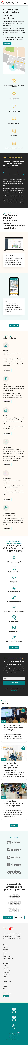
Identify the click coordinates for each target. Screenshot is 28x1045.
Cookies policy (6, 974)
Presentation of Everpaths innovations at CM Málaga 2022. (13, 803)
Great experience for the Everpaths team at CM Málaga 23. (13, 727)
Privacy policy (14, 690)
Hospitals (5, 951)
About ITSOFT (19, 917)
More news (14, 825)
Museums (5, 949)
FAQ (4, 988)
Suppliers (5, 976)
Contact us (8, 917)
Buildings (5, 947)
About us (5, 965)
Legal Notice (6, 968)
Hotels (4, 954)
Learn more (7, 43)
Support (5, 986)
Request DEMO (14, 647)
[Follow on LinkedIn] (4, 996)
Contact (5, 984)
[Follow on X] (7, 996)
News (3, 721)
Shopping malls (7, 956)
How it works (14, 325)
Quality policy (6, 972)
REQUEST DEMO (14, 682)
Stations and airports (8, 958)
